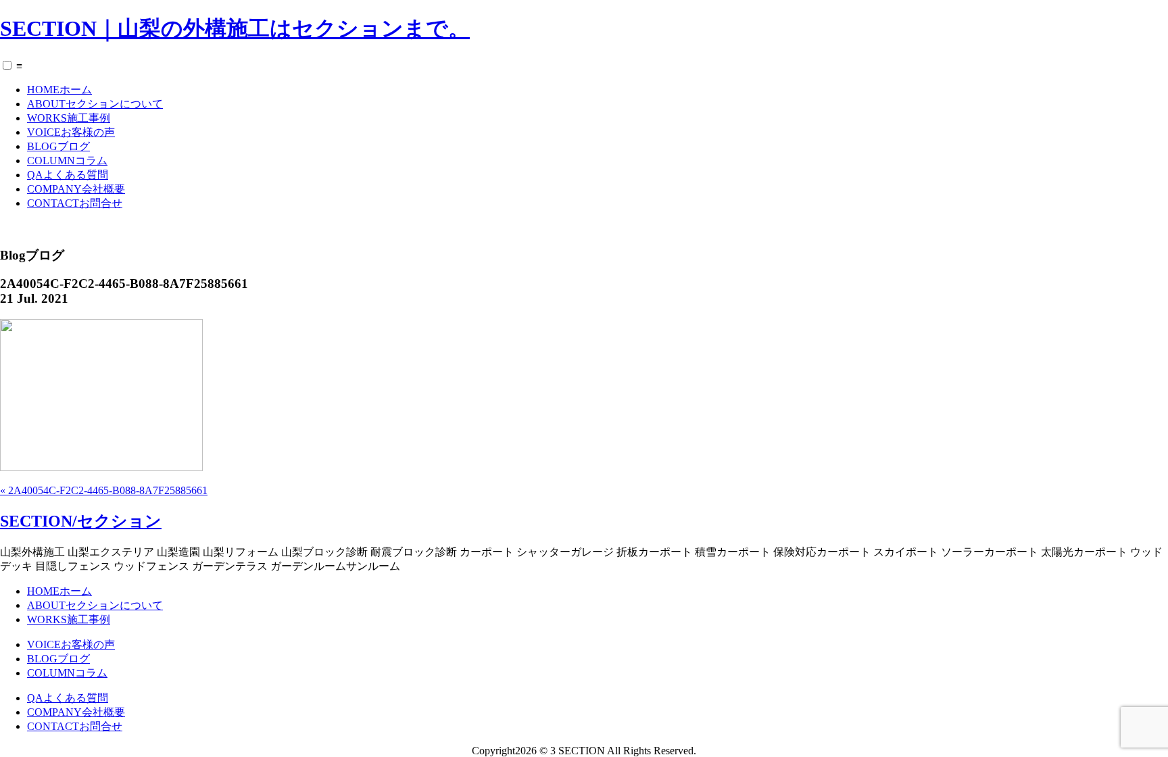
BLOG (58, 146)
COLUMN (67, 160)
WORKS (68, 118)
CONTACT (74, 203)
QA (67, 174)
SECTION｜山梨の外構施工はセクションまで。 (235, 28)
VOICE (71, 132)
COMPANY (76, 189)
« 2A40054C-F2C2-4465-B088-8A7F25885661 (104, 490)
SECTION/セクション (81, 521)
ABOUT (95, 103)
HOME (59, 89)
